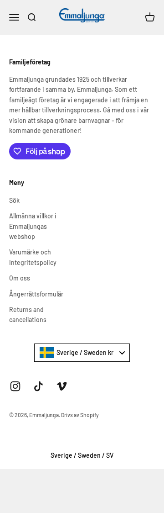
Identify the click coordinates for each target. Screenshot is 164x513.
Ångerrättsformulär (36, 294)
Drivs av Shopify (80, 415)
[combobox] (82, 353)
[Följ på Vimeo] (62, 386)
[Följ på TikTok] (38, 386)
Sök (14, 200)
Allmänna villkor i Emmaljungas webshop (32, 226)
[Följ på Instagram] (15, 386)
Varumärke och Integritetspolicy (32, 257)
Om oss (19, 278)
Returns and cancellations (27, 314)
